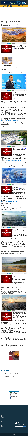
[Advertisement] (14, 12)
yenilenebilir (16, 160)
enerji (5, 160)
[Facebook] (7, 43)
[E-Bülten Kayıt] (26, 0)
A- (25, 90)
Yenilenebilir (15, 5)
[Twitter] (8, 43)
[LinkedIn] (9, 43)
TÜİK (19, 188)
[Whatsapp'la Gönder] (10, 43)
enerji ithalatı (9, 201)
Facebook (16, 407)
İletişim (2, 425)
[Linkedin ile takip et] (21, 0)
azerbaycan (19, 160)
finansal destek (22, 120)
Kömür (19, 5)
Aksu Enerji (13, 48)
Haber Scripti (13, 434)
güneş (14, 160)
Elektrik (5, 5)
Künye (2, 424)
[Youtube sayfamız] (23, 0)
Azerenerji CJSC (24, 148)
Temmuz (16, 201)
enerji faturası (13, 201)
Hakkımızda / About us (4, 428)
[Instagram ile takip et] (22, 0)
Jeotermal (3, 414)
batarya (9, 160)
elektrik (7, 160)
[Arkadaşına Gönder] (12, 43)
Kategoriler (3, 406)
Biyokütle (3, 413)
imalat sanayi (18, 120)
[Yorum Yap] (14, 43)
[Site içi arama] (17, 0)
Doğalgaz (3, 6)
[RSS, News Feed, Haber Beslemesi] (25, 0)
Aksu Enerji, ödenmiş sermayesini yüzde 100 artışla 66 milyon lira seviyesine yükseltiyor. (14, 25)
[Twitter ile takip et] (20, 0)
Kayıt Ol (24, 426)
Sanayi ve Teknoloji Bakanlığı (8, 120)
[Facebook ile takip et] (18, 0)
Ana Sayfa (3, 423)
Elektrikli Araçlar (9, 5)
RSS (2, 426)
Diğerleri (10, 6)
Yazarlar (3, 427)
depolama (12, 160)
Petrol (22, 5)
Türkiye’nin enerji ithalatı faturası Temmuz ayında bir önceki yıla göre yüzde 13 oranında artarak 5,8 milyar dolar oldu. (13, 166)
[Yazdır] (13, 43)
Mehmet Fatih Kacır (14, 120)
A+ (23, 90)
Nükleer (7, 6)
